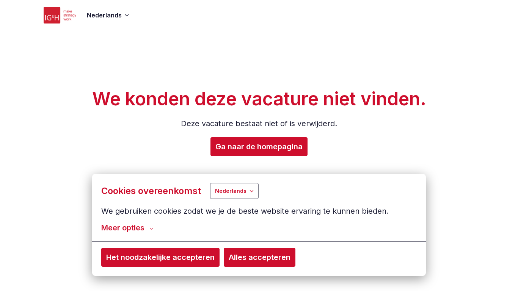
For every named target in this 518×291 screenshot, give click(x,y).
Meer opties (122, 227)
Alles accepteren (259, 257)
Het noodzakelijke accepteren (160, 257)
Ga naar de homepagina (259, 146)
